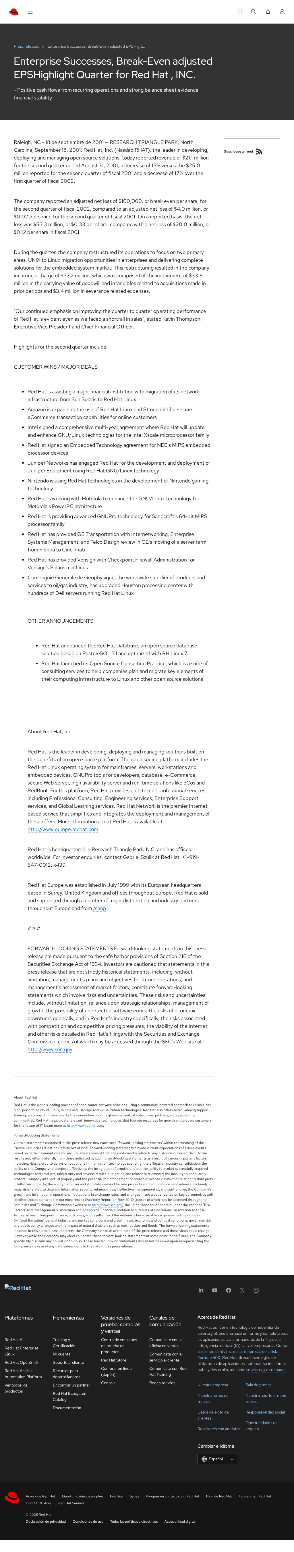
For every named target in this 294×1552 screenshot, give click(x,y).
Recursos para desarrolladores (66, 1373)
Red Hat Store (113, 1360)
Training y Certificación (64, 1342)
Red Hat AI (14, 1339)
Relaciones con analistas (219, 1428)
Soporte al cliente (68, 1362)
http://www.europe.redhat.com (63, 829)
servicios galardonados (266, 1369)
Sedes (134, 1496)
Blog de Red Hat (219, 1496)
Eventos (116, 1496)
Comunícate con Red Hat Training (168, 1371)
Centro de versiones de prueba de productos (119, 1345)
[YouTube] (214, 1292)
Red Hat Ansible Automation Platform (23, 1373)
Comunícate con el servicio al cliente (166, 1357)
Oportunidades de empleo (82, 1496)
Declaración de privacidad (46, 1521)
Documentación (67, 1407)
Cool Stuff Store (38, 1503)
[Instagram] (256, 1292)
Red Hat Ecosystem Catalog (70, 1396)
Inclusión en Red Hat (255, 1496)
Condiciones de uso (88, 1521)
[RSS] (259, 151)
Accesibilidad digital (180, 1521)
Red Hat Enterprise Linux (21, 1351)
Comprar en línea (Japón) (116, 1371)
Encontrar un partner (71, 1385)
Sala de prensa (258, 1384)
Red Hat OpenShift (21, 1362)
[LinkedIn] (201, 1292)
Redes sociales (162, 1382)
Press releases (27, 46)
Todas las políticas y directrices (134, 1521)
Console (108, 1382)
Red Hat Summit (71, 1503)
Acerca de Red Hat (40, 1496)
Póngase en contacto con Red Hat (172, 1496)
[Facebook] (228, 1292)
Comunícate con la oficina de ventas (165, 1342)
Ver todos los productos (16, 1388)
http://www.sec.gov (50, 1049)
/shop (99, 908)
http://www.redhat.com (85, 1125)
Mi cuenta (61, 1354)
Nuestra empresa (213, 1384)
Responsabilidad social (265, 1412)
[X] (242, 1292)
